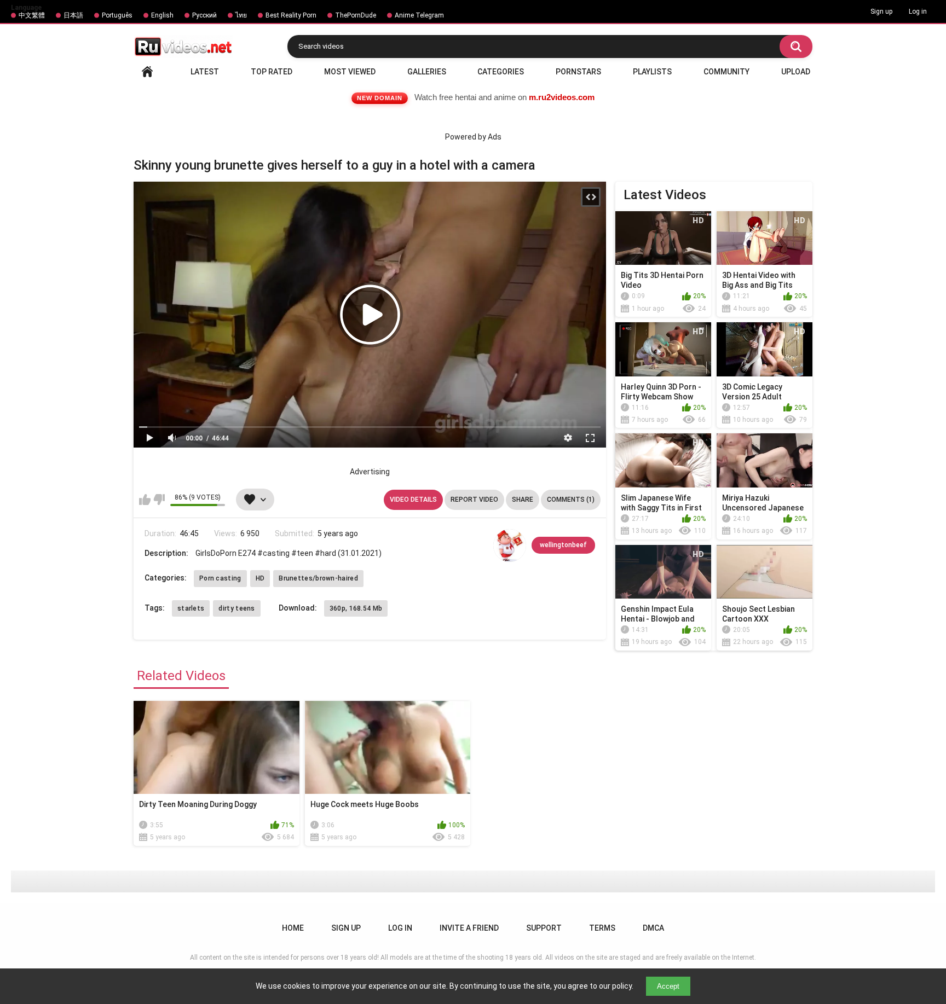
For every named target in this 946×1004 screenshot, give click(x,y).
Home (147, 71)
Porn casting (220, 578)
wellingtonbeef (563, 545)
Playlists (652, 71)
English (162, 15)
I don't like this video (159, 499)
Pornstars (578, 71)
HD (260, 578)
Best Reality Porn (291, 15)
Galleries (426, 71)
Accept (668, 986)
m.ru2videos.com (562, 97)
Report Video (474, 499)
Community (726, 71)
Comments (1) (571, 499)
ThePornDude (355, 15)
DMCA (653, 928)
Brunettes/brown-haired (318, 578)
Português (117, 15)
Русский (204, 15)
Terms (602, 928)
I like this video (145, 499)
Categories (500, 71)
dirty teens (236, 608)
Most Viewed (350, 71)
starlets (190, 608)
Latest (205, 71)
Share (522, 499)
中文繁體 (32, 15)
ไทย (241, 15)
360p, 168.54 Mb (356, 608)
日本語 (73, 15)
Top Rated (271, 71)
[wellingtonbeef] (509, 545)
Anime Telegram (419, 15)
